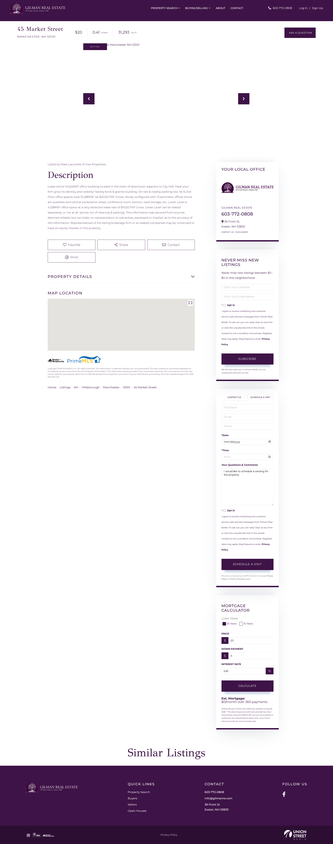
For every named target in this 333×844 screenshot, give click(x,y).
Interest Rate (231, 664)
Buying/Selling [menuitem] (196, 8)
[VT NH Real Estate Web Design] (295, 835)
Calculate (247, 686)
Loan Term (229, 618)
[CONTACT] (300, 33)
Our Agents (241, 232)
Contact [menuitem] (236, 8)
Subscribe (247, 359)
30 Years (232, 623)
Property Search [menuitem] (164, 8)
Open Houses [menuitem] (137, 811)
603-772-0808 (282, 8)
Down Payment (232, 648)
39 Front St (217, 807)
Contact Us (227, 232)
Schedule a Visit (260, 397)
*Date (225, 435)
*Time (225, 450)
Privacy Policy (169, 834)
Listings (65, 387)
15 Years (248, 623)
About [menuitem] (220, 8)
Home (52, 387)
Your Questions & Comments (239, 464)
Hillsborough (91, 387)
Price (225, 633)
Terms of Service (238, 579)
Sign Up (317, 8)
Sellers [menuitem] (132, 804)
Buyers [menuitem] (132, 798)
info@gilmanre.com (219, 798)
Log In (303, 8)
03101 (126, 387)
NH (76, 387)
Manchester (111, 387)
